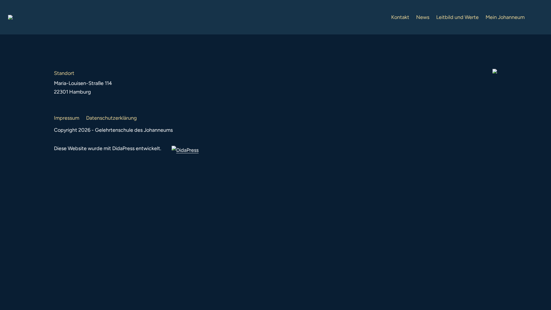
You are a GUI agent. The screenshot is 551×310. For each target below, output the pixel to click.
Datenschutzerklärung (111, 118)
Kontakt (400, 17)
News (422, 17)
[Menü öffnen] (538, 17)
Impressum (66, 118)
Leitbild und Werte (457, 17)
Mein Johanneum (505, 17)
